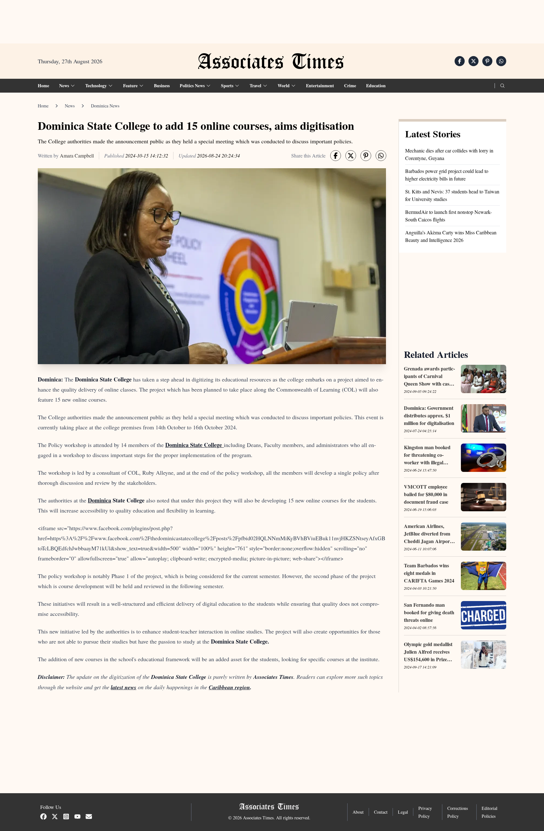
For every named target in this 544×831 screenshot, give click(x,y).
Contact (381, 812)
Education (376, 85)
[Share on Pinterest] (487, 61)
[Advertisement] (272, 19)
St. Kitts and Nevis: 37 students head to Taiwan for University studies (452, 195)
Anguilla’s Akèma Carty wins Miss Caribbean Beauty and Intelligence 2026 (450, 236)
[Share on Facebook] (460, 61)
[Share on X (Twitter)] (473, 61)
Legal (403, 812)
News (70, 106)
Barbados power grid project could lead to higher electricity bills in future (446, 175)
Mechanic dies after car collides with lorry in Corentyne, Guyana (449, 154)
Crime (350, 85)
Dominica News (105, 106)
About (358, 812)
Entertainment (320, 85)
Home (43, 85)
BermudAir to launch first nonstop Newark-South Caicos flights (448, 216)
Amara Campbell (77, 155)
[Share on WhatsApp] (501, 61)
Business (162, 85)
